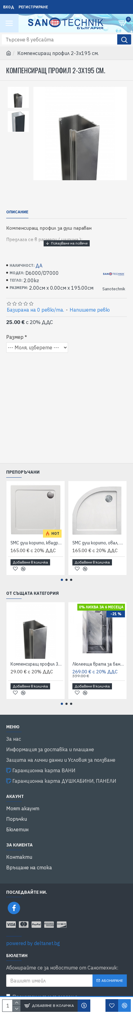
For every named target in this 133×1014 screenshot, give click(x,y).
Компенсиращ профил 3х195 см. (37, 664)
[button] (62, 580)
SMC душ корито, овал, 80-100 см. (98, 543)
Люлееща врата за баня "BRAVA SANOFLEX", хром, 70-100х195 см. (98, 664)
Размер (15, 337)
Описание (17, 212)
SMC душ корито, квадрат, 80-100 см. (37, 543)
